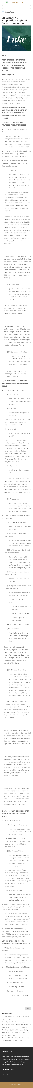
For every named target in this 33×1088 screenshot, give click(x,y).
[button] (16, 12)
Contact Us (5, 1074)
